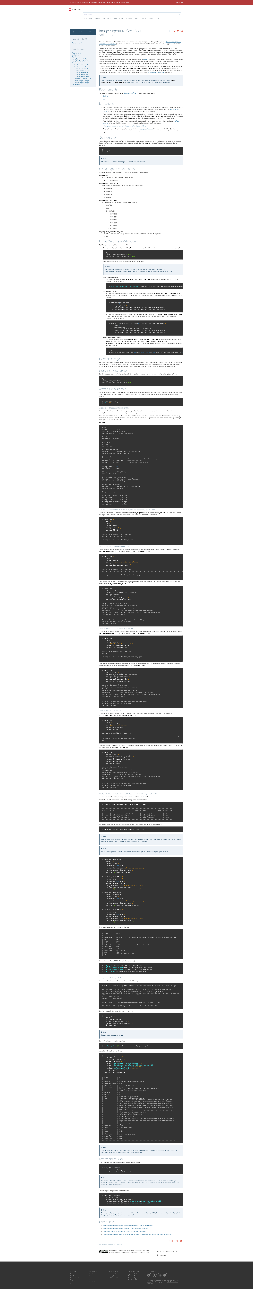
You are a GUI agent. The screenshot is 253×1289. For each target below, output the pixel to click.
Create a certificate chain (82, 67)
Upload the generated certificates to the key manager (91, 79)
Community (106, 18)
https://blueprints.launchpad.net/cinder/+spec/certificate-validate (124, 126)
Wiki (110, 1280)
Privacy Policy (132, 1278)
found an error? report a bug (169, 1251)
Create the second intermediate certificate (89, 75)
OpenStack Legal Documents (140, 1252)
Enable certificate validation (83, 65)
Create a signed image (81, 80)
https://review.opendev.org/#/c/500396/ (149, 269)
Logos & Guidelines (133, 1274)
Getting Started (113, 1276)
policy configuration (146, 129)
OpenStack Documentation (85, 32)
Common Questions (75, 1278)
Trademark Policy (133, 1276)
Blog (71, 1280)
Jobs (90, 1278)
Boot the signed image (81, 82)
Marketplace (118, 18)
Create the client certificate (85, 77)
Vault (104, 99)
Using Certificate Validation (81, 61)
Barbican (106, 96)
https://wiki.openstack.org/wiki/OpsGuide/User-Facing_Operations (124, 1231)
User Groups (92, 1274)
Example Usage (77, 63)
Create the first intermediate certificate (88, 73)
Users (97, 18)
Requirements (76, 53)
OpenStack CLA (132, 1280)
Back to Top (179, 2)
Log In (158, 18)
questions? (162, 1255)
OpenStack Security (75, 1276)
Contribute (92, 1282)
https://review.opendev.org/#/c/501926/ (118, 271)
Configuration (76, 57)
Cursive (145, 59)
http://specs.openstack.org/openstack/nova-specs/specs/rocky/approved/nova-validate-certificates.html (137, 1234)
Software (87, 18)
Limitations (75, 55)
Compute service (77, 43)
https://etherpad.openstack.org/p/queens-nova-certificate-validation (125, 1228)
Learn (137, 18)
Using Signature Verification (156, 72)
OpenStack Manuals (114, 1274)
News (71, 1284)
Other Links (76, 84)
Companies (92, 1280)
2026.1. (129, 2)
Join (150, 18)
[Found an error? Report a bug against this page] (182, 31)
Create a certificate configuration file (88, 69)
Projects (72, 1274)
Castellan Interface (130, 93)
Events (128, 18)
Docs (144, 18)
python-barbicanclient (148, 852)
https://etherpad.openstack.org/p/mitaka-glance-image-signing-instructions (127, 1225)
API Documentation (114, 1278)
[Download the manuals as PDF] (178, 31)
